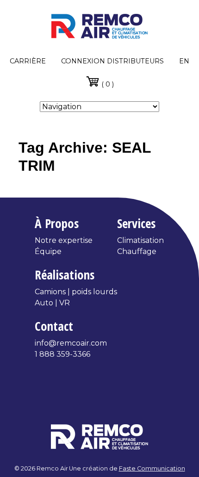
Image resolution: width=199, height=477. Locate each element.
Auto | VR (52, 302)
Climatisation (140, 240)
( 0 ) (107, 84)
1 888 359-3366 (62, 354)
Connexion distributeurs (112, 61)
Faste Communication (152, 468)
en (184, 61)
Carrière (28, 61)
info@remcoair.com (71, 343)
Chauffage (136, 251)
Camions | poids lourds (76, 291)
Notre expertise (64, 240)
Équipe (48, 251)
